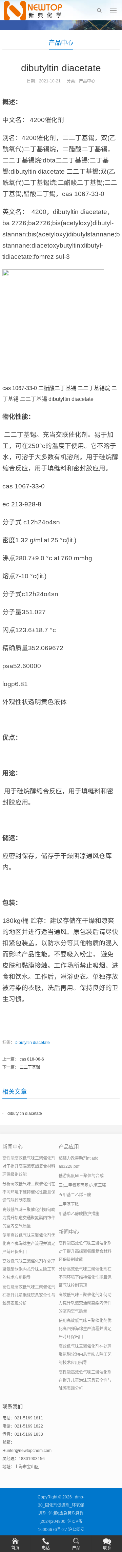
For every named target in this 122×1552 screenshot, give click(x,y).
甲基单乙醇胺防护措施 (79, 1213)
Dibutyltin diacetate (32, 1042)
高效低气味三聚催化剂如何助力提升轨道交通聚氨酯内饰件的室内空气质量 (28, 1217)
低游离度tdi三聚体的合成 (81, 1175)
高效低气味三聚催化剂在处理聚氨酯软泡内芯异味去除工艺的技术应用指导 (28, 1269)
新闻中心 (12, 1146)
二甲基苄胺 (69, 1204)
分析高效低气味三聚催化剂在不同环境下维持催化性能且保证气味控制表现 (28, 1192)
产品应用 (69, 1146)
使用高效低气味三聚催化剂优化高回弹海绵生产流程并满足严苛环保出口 (28, 1243)
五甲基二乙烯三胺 (75, 1194)
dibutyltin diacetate (24, 1113)
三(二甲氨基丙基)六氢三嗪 (82, 1185)
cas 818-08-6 (32, 1059)
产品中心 (61, 42)
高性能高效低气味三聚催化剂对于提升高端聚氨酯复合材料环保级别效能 (28, 1166)
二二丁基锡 (30, 1067)
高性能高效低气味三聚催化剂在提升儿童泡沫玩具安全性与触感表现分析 (28, 1295)
